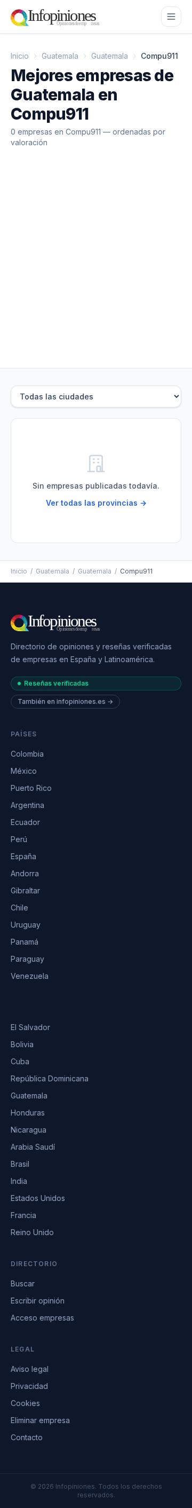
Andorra (25, 873)
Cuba (20, 1061)
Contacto (27, 1437)
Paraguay (27, 958)
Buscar (23, 1283)
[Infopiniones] (57, 16)
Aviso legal (30, 1368)
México (24, 770)
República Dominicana (50, 1078)
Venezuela (30, 975)
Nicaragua (28, 1129)
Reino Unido (32, 1232)
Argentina (27, 805)
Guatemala (60, 55)
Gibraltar (25, 890)
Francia (23, 1215)
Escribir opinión (38, 1300)
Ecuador (25, 822)
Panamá (24, 941)
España (23, 856)
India (19, 1180)
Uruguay (26, 924)
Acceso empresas (42, 1317)
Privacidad (29, 1386)
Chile (19, 907)
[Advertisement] (96, 266)
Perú (19, 839)
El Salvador (30, 1027)
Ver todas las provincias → (96, 502)
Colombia (27, 753)
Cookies (25, 1403)
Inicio (20, 55)
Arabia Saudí (33, 1146)
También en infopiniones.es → (65, 701)
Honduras (28, 1112)
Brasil (20, 1163)
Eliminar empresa (40, 1420)
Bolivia (22, 1044)
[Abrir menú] (171, 16)
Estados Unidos (38, 1198)
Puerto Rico (31, 787)
